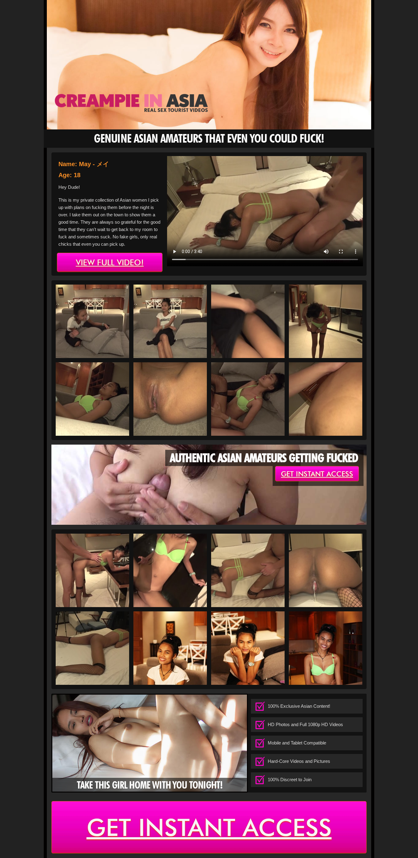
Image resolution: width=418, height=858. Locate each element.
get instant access (317, 474)
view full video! (110, 262)
